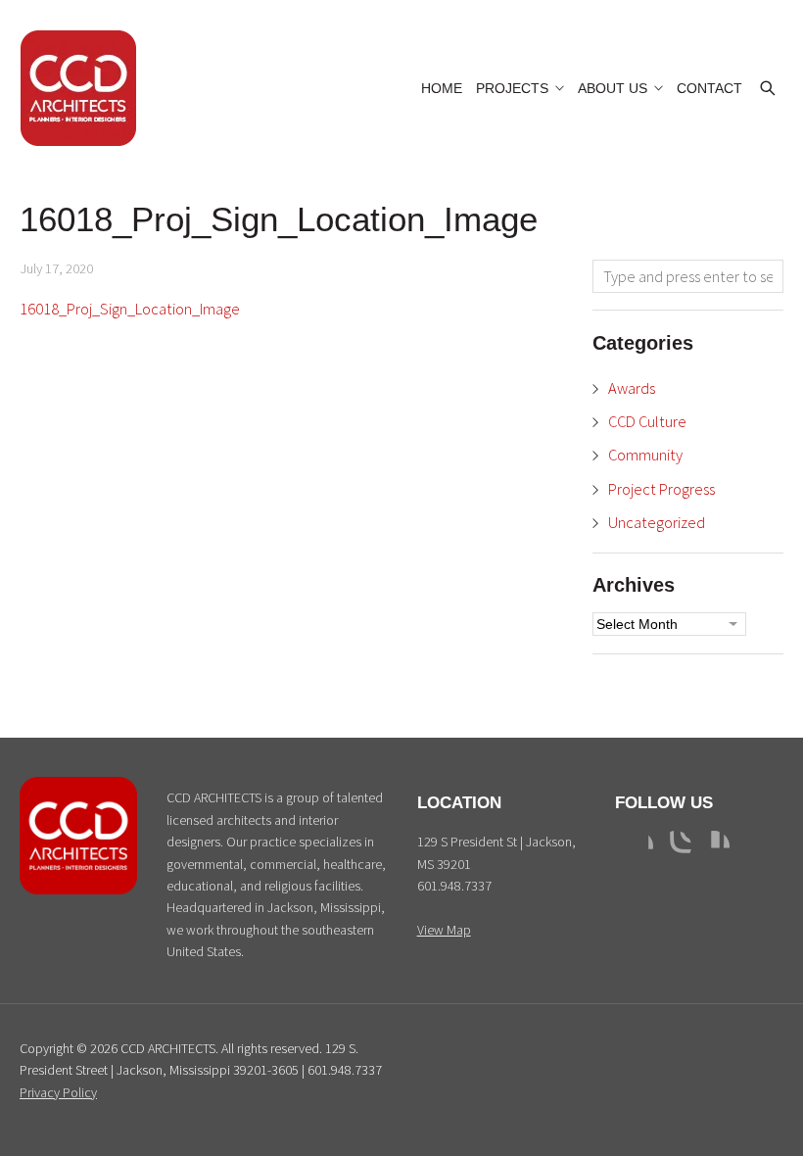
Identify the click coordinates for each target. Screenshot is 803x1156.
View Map (444, 930)
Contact (709, 88)
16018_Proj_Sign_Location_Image (130, 308)
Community (645, 454)
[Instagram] (675, 846)
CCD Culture (647, 421)
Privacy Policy (58, 1092)
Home (441, 88)
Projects (512, 88)
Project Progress (661, 489)
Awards (631, 388)
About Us (612, 88)
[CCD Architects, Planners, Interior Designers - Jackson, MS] (78, 889)
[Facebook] (637, 846)
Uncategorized (656, 522)
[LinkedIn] (714, 846)
